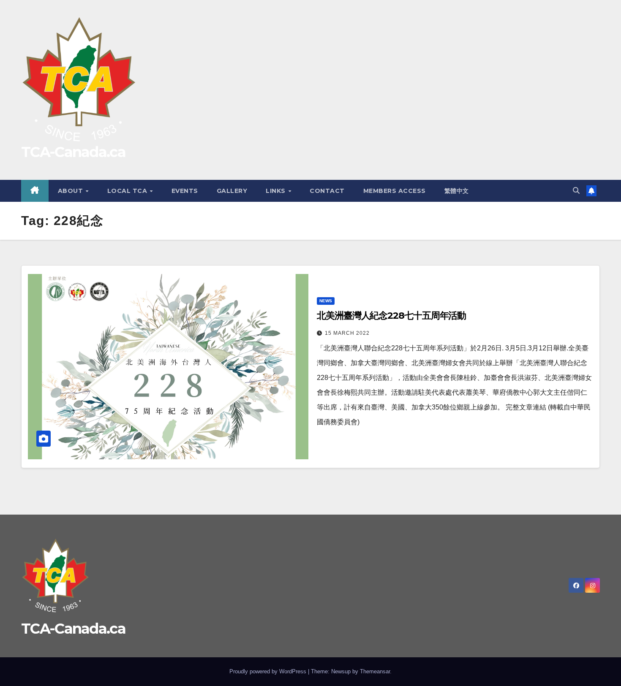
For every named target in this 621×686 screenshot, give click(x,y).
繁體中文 (456, 191)
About (71, 191)
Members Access (394, 191)
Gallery (232, 191)
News (325, 300)
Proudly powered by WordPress (268, 671)
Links (276, 191)
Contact (327, 191)
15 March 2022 (347, 333)
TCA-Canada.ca (73, 152)
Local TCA (128, 191)
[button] (576, 190)
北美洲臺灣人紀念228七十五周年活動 (391, 315)
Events (185, 191)
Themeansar (375, 671)
